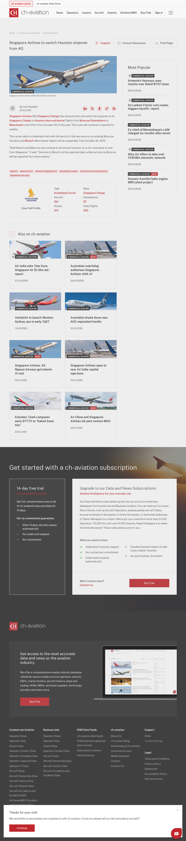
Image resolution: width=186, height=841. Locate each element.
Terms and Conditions (157, 758)
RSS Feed (114, 108)
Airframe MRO (128, 12)
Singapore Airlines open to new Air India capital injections (88, 369)
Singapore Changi (48, 116)
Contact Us (117, 766)
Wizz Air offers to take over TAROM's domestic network (146, 156)
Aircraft (99, 12)
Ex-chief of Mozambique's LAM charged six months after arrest (149, 131)
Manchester (16, 124)
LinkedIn (85, 108)
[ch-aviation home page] (29, 12)
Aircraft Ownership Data (23, 776)
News (59, 12)
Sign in (159, 12)
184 (56, 201)
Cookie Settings (154, 741)
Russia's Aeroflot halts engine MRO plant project (148, 180)
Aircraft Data (17, 771)
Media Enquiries (120, 756)
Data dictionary (86, 755)
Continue (22, 828)
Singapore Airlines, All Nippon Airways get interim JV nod (33, 369)
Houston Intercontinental (49, 120)
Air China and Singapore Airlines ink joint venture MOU (90, 419)
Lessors (86, 12)
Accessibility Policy (156, 773)
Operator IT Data (19, 766)
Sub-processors (154, 778)
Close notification (177, 810)
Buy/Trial (146, 12)
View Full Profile (31, 208)
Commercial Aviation (29, 33)
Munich (29, 140)
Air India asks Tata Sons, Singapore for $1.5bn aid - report (32, 270)
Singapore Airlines (20, 116)
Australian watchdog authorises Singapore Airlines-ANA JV (84, 270)
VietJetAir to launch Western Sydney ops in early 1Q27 (34, 319)
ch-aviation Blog (120, 741)
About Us (116, 736)
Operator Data (17, 741)
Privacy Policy (153, 763)
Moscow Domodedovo (93, 120)
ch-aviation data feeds (90, 736)
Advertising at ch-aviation (125, 746)
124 (56, 210)
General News (50, 33)
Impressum (151, 768)
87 (85, 201)
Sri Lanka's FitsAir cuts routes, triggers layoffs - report (148, 106)
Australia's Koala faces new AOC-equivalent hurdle (89, 319)
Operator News (18, 736)
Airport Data (16, 746)
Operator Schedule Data (23, 756)
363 (85, 210)
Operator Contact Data (22, 751)
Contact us (86, 585)
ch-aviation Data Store (49, 3)
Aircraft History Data (21, 781)
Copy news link (107, 108)
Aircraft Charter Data (21, 786)
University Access (121, 751)
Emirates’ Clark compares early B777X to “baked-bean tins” (34, 421)
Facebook (99, 108)
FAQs (148, 736)
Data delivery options (89, 750)
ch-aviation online (21, 3)
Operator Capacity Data (23, 761)
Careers (115, 761)
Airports (112, 12)
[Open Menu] (171, 12)
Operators (72, 12)
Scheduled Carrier (65, 193)
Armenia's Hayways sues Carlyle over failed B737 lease (148, 82)
